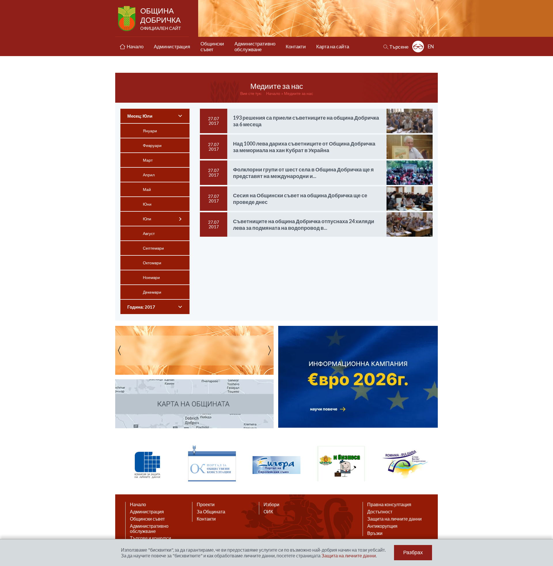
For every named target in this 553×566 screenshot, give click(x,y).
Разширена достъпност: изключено (418, 46)
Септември (153, 248)
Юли (147, 218)
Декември (152, 292)
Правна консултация (389, 504)
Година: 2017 (141, 306)
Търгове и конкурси (150, 538)
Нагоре (543, 510)
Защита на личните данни (394, 518)
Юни (147, 204)
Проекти (206, 504)
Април (149, 174)
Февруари (152, 145)
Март (148, 160)
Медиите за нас (298, 93)
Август (149, 233)
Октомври (152, 262)
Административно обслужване (149, 528)
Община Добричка (160, 18)
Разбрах (413, 552)
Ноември (151, 277)
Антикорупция (382, 526)
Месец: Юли (139, 115)
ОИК (268, 511)
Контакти (206, 518)
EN (431, 46)
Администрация (147, 511)
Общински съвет (147, 518)
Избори (271, 504)
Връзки (374, 533)
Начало (273, 93)
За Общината (211, 511)
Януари (150, 130)
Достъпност (379, 511)
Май (147, 189)
